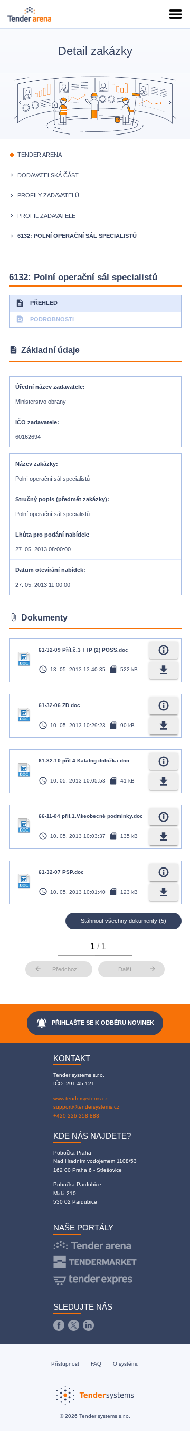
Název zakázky (35, 464)
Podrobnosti (44, 318)
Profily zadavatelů (48, 195)
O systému (126, 1364)
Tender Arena (39, 154)
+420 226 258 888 (76, 1116)
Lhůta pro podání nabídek (51, 534)
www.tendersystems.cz (80, 1098)
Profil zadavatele (46, 216)
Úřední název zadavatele (49, 387)
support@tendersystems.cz (86, 1107)
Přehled (36, 303)
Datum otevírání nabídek (49, 570)
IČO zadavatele (36, 422)
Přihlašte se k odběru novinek (95, 1023)
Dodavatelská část (48, 175)
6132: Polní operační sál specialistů (77, 236)
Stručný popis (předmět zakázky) (61, 499)
